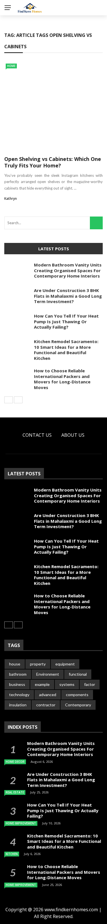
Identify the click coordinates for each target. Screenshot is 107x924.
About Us (72, 435)
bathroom (18, 674)
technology (19, 694)
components (77, 694)
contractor (45, 704)
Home (11, 66)
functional (78, 674)
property (38, 664)
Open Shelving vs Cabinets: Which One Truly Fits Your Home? (52, 162)
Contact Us (37, 435)
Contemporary (78, 704)
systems (66, 684)
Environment (47, 674)
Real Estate (15, 792)
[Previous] (8, 399)
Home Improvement (21, 823)
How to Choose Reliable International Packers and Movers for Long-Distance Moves (62, 379)
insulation (18, 704)
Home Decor (15, 762)
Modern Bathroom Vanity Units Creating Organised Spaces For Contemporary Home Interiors (68, 270)
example (42, 684)
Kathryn (10, 198)
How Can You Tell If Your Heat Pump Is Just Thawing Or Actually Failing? (66, 321)
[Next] (18, 399)
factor (89, 684)
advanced (47, 694)
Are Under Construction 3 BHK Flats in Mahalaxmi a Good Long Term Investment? (68, 295)
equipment (65, 664)
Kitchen (12, 854)
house (14, 664)
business (17, 684)
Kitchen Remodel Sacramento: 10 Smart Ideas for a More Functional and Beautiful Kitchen (66, 350)
